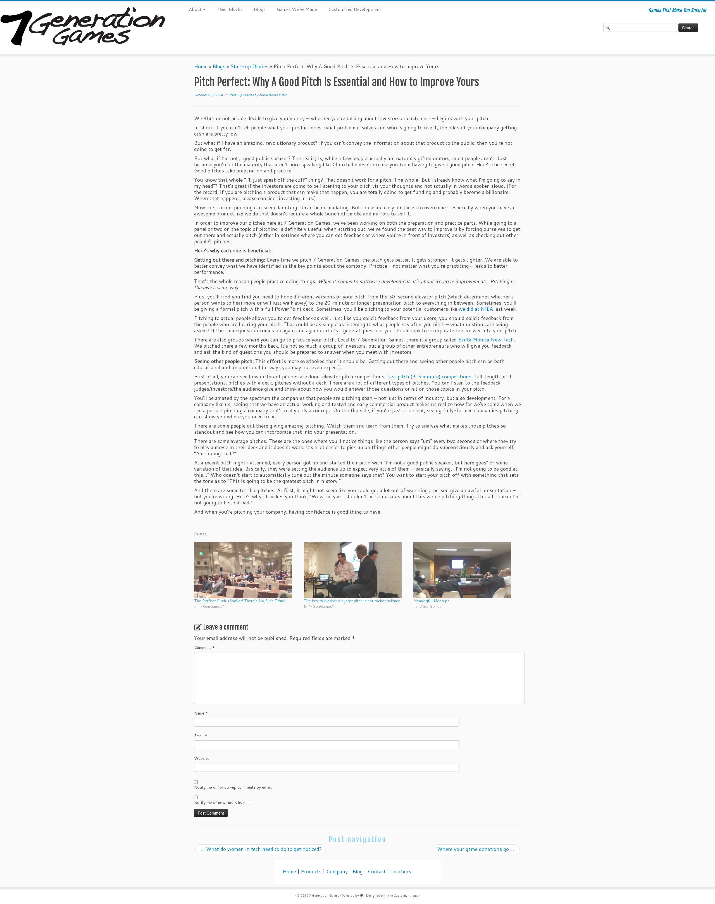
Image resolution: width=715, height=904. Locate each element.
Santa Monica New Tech (486, 339)
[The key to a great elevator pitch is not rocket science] (356, 570)
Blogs (260, 9)
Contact (377, 871)
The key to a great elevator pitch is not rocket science (352, 601)
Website (201, 758)
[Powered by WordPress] (362, 894)
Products (311, 871)
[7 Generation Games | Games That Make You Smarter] (82, 27)
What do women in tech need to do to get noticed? (261, 849)
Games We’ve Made (297, 9)
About (196, 9)
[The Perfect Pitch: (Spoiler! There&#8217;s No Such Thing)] (246, 570)
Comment (204, 647)
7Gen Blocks (230, 9)
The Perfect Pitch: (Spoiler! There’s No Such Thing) (240, 601)
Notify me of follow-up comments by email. (233, 787)
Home (201, 66)
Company (337, 871)
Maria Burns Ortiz (273, 94)
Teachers (400, 871)
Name (201, 713)
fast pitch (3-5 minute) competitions (429, 376)
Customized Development (354, 9)
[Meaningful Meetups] (465, 570)
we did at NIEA (476, 308)
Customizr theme (406, 895)
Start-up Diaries (249, 66)
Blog (357, 871)
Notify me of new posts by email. (223, 802)
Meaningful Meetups (431, 601)
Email (200, 736)
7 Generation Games (324, 895)
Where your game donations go (476, 849)
